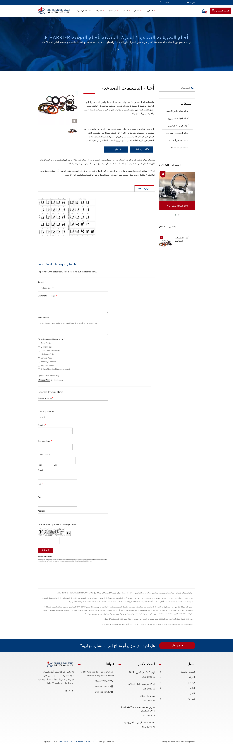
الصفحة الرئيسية (84, 10)
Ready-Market (168, 742)
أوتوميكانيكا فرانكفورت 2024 (142, 672)
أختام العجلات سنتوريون (178, 118)
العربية (192, 2)
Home (116, 49)
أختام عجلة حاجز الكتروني (177, 111)
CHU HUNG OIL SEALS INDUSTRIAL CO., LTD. (78, 741)
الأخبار (137, 10)
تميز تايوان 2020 (147, 695)
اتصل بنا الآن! (177, 646)
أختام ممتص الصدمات (137, 624)
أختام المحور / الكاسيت (178, 126)
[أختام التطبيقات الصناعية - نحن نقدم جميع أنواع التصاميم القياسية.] (74, 121)
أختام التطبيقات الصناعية (177, 133)
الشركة (99, 10)
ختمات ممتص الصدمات (178, 140)
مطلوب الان (114, 149)
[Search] (192, 87)
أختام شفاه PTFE (123, 624)
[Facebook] (72, 690)
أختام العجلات (166, 624)
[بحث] (160, 2)
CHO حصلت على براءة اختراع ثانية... (138, 722)
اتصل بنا (149, 10)
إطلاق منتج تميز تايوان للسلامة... (140, 684)
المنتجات (113, 10)
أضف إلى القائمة (140, 149)
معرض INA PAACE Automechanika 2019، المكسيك (138, 709)
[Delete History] (161, 238)
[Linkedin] (66, 690)
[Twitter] (70, 690)
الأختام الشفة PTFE (180, 148)
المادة (125, 10)
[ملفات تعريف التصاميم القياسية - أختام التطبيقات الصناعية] (52, 217)
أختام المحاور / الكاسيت (153, 624)
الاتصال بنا (105, 624)
